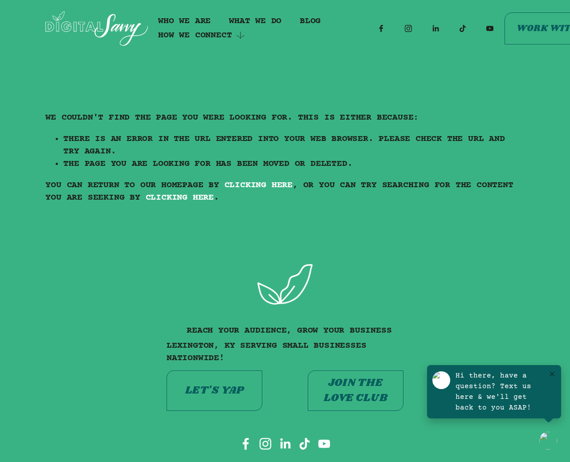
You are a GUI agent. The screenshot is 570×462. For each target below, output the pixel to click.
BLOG (310, 21)
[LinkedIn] (435, 28)
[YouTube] (489, 28)
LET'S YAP (214, 390)
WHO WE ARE (184, 21)
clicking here (258, 185)
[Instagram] (408, 28)
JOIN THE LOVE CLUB (355, 390)
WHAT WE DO (255, 21)
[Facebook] (381, 28)
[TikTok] (462, 28)
